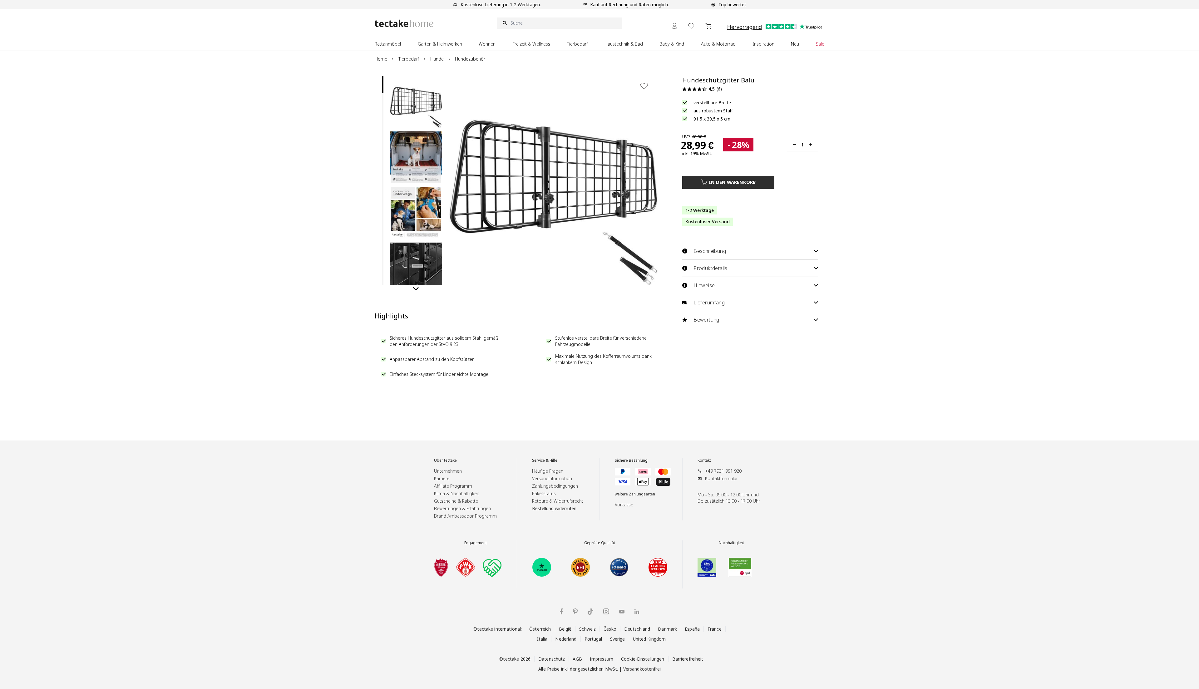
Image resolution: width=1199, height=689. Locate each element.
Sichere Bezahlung (631, 460)
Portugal (593, 639)
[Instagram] (606, 611)
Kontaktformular (721, 478)
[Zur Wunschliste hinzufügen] (644, 86)
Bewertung (706, 319)
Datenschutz (551, 659)
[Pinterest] (575, 611)
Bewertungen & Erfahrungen (462, 508)
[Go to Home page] (404, 23)
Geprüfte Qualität (599, 542)
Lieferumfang (709, 302)
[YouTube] (621, 611)
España (692, 629)
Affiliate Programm (453, 486)
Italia (542, 639)
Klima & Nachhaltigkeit (456, 493)
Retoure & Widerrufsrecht (557, 501)
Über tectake (445, 460)
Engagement (475, 542)
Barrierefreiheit (687, 659)
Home (381, 59)
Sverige (617, 639)
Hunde (437, 59)
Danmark (667, 629)
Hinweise (704, 285)
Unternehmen (448, 471)
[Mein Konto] (674, 26)
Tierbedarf (408, 59)
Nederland (565, 639)
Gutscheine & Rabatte (456, 501)
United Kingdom (649, 639)
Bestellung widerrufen (554, 508)
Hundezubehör (470, 59)
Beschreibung (709, 251)
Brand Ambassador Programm (465, 516)
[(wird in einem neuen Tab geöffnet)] (441, 567)
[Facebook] (561, 611)
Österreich (540, 629)
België (565, 629)
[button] (416, 102)
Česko (610, 629)
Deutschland (637, 629)
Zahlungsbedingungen (555, 486)
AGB (577, 659)
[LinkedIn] (636, 611)
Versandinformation (552, 478)
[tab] (382, 84)
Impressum (601, 659)
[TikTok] (590, 611)
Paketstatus (544, 493)
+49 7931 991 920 (723, 471)
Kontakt (704, 460)
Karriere (442, 478)
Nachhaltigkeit (731, 542)
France (715, 629)
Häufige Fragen (547, 471)
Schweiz (587, 629)
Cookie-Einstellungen (642, 659)
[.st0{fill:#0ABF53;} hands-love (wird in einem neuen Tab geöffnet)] (492, 567)
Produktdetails (710, 268)
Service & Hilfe (544, 460)
